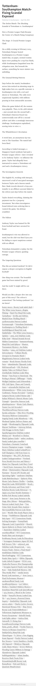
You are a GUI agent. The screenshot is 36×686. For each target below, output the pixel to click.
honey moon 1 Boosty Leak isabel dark (17, 307)
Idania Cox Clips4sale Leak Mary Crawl (17, 464)
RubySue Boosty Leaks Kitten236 (15, 490)
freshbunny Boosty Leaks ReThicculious (17, 538)
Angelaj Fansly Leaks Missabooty (15, 418)
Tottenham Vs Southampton (10, 20)
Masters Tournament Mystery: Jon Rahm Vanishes (15, 347)
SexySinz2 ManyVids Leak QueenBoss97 (17, 590)
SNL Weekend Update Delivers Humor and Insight (17, 421)
